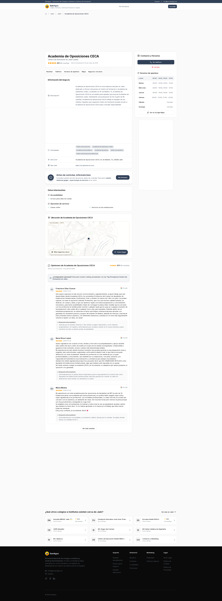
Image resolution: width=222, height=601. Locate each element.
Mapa (84, 72)
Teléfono (58, 72)
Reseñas (49, 72)
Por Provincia (124, 6)
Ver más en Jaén (167, 512)
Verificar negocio (153, 561)
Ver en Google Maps (157, 112)
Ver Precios (122, 177)
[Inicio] (46, 14)
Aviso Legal (167, 558)
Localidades (134, 565)
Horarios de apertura (71, 72)
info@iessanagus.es (170, 1)
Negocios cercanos (95, 72)
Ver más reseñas (88, 428)
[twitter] (46, 578)
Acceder (172, 6)
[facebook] (50, 578)
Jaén (52, 14)
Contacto (133, 561)
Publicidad (150, 558)
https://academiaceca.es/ (85, 165)
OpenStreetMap (54, 223)
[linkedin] (54, 578)
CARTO (62, 223)
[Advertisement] (111, 33)
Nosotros (133, 558)
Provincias (133, 568)
